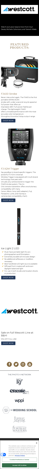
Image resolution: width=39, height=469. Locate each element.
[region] (19, 454)
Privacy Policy (20, 455)
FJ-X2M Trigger (10, 168)
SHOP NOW (8, 121)
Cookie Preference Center (19, 459)
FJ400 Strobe (9, 93)
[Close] (36, 443)
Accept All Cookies (19, 465)
